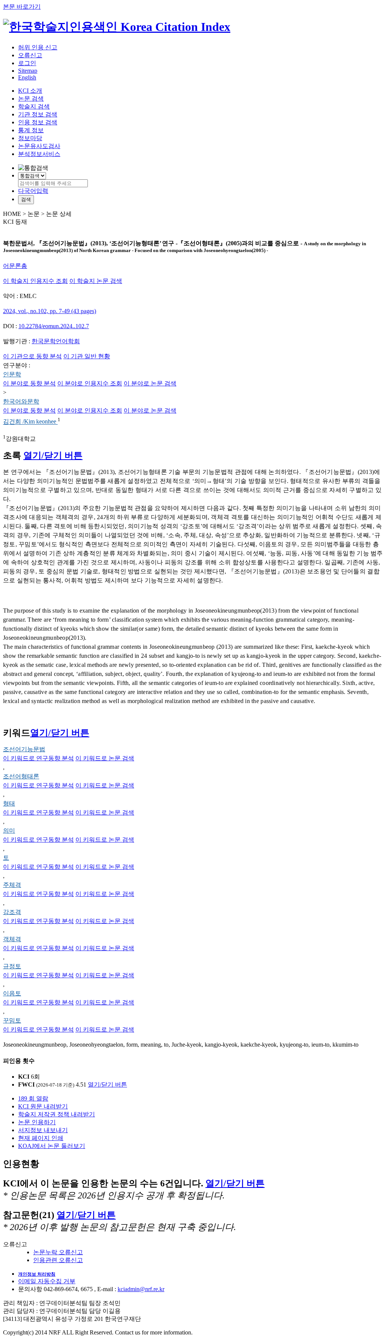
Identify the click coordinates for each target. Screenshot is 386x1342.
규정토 (12, 966)
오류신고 (30, 55)
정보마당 (30, 138)
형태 (9, 803)
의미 (9, 830)
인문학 (12, 374)
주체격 (12, 885)
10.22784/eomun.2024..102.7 (53, 326)
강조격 (12, 912)
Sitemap (27, 70)
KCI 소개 (30, 90)
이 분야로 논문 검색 (150, 383)
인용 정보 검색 (37, 122)
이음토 (12, 993)
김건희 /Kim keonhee (30, 422)
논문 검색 (31, 98)
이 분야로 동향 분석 (29, 383)
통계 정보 (31, 130)
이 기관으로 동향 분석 (32, 356)
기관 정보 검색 (37, 114)
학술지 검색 (34, 106)
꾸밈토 (12, 1020)
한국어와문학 (21, 401)
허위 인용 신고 (37, 47)
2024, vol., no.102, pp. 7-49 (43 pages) (49, 311)
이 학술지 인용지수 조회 (35, 281)
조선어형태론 (21, 776)
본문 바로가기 (22, 6)
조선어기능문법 (24, 749)
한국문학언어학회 (56, 341)
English (27, 77)
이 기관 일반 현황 (86, 356)
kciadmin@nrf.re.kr (141, 1289)
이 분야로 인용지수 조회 (89, 383)
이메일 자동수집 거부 (46, 1281)
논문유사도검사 (39, 146)
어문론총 (15, 266)
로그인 (27, 63)
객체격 (12, 939)
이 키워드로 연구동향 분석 (38, 758)
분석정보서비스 (39, 154)
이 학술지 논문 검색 (95, 281)
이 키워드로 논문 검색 (104, 758)
